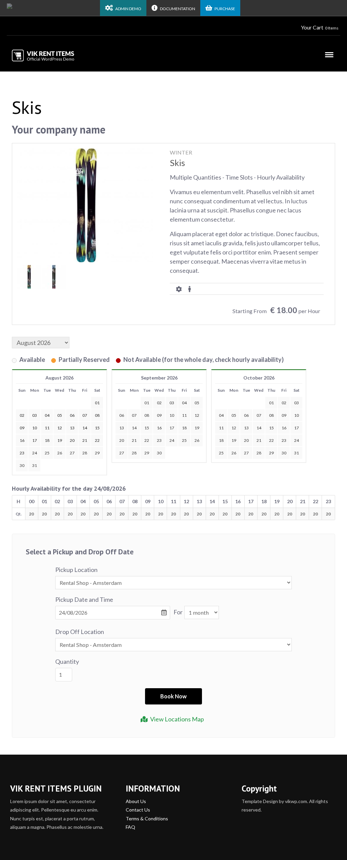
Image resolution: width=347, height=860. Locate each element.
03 (171, 402)
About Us (136, 801)
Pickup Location (76, 569)
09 (159, 415)
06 (121, 415)
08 (146, 415)
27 (72, 452)
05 (197, 402)
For (178, 612)
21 (134, 440)
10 (171, 415)
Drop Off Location (79, 631)
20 (121, 440)
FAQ (130, 827)
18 (184, 427)
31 (34, 465)
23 (159, 440)
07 (134, 415)
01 (146, 402)
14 (134, 427)
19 (197, 427)
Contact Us (138, 810)
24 (34, 452)
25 (47, 452)
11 (184, 415)
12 (197, 415)
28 (84, 452)
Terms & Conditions (147, 818)
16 (159, 427)
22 (146, 440)
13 (121, 427)
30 (22, 465)
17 (171, 427)
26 (59, 452)
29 (97, 452)
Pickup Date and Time (84, 599)
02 (159, 402)
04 (184, 402)
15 (146, 427)
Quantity (67, 661)
